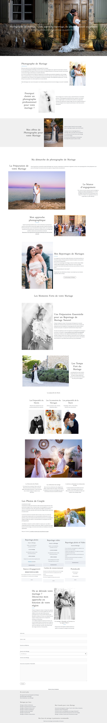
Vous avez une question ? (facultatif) (27, 663)
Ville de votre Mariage (24, 657)
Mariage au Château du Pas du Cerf (27, 708)
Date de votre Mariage (24, 651)
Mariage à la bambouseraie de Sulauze (28, 706)
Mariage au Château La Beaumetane (27, 714)
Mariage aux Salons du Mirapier (26, 711)
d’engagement (90, 191)
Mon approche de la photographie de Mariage (29, 695)
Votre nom (22, 633)
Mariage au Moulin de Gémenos (26, 705)
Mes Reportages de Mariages (69, 277)
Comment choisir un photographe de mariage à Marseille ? (67, 711)
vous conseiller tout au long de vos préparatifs (74, 332)
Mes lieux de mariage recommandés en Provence (54, 721)
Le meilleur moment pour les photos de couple (38, 531)
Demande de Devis (32, 565)
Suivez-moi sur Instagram (53, 689)
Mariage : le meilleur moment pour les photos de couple (66, 714)
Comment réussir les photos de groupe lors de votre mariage (67, 712)
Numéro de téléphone (24, 645)
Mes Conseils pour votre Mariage (26, 698)
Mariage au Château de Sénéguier (27, 709)
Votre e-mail (22, 639)
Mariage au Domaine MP (25, 712)
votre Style (33, 561)
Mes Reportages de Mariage (25, 696)
